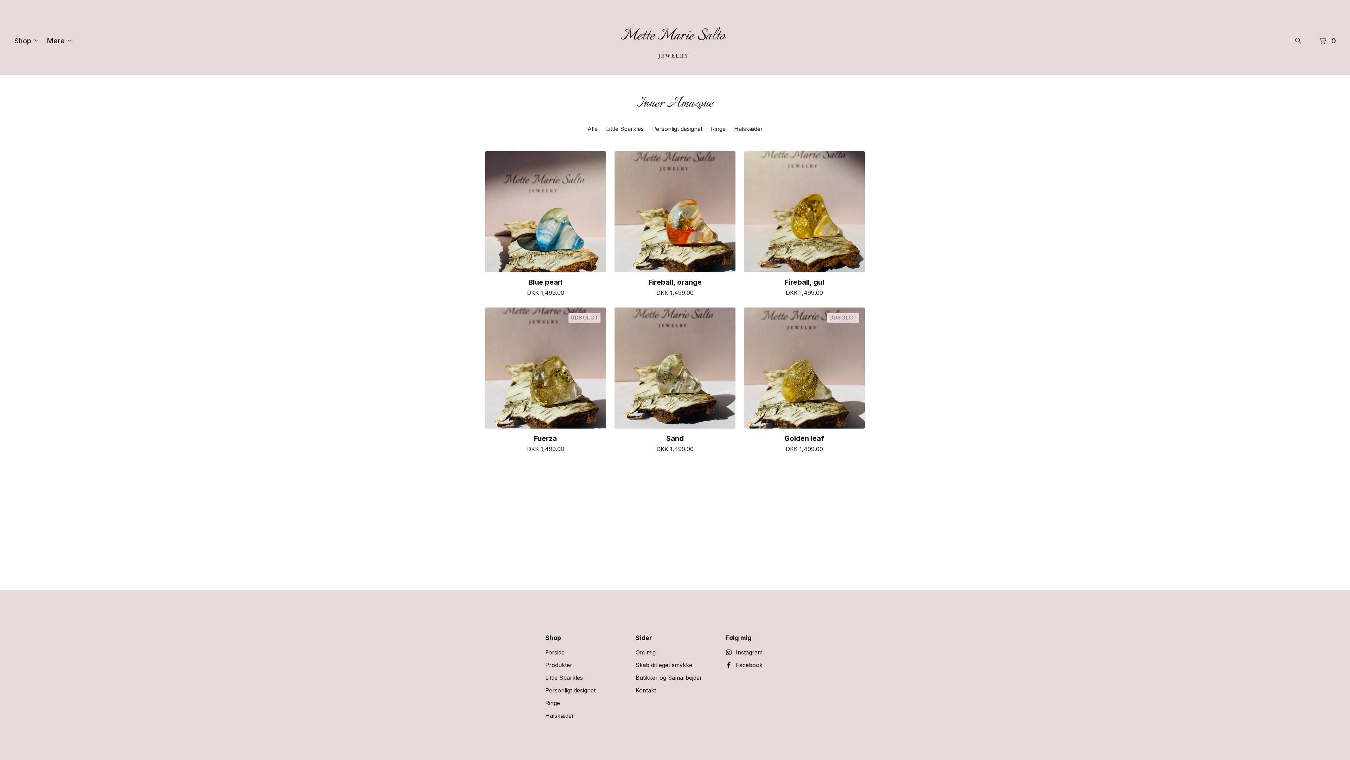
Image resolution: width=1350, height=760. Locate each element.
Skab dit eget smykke (664, 665)
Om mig (646, 652)
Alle (592, 128)
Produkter (558, 665)
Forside (555, 652)
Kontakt (646, 690)
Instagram (749, 652)
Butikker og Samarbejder (669, 677)
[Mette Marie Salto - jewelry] (673, 41)
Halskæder (748, 128)
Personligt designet (677, 128)
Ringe (718, 128)
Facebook (749, 665)
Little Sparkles (625, 128)
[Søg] (1298, 41)
